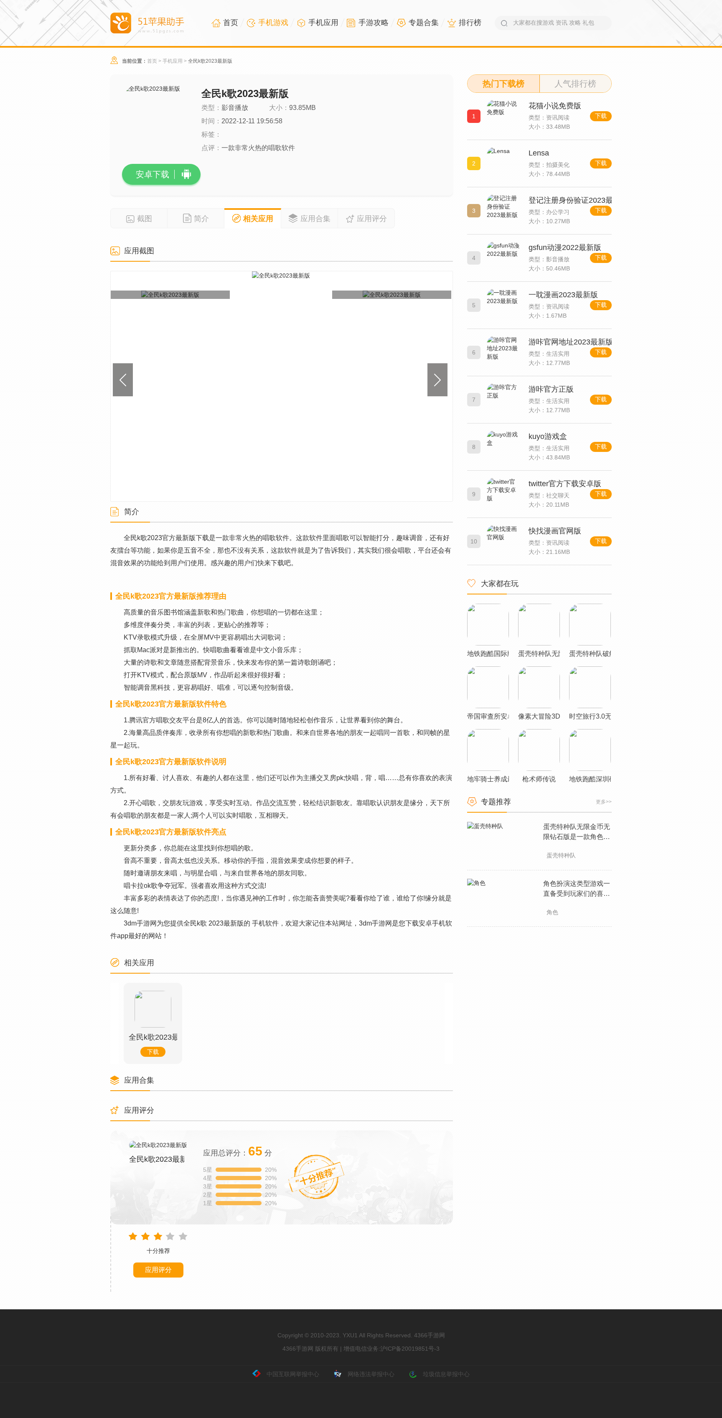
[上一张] (162, 386)
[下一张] (401, 386)
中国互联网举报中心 (293, 1374)
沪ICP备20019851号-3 (410, 1348)
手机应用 (173, 61)
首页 (152, 61)
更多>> (604, 802)
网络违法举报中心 (371, 1374)
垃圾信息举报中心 (446, 1374)
